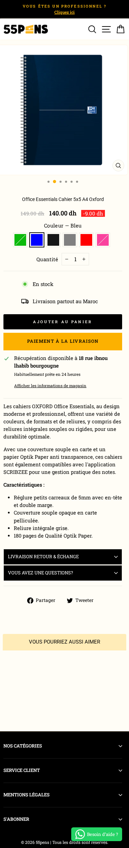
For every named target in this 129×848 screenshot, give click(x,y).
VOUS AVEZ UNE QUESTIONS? (40, 573)
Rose (103, 240)
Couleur (63, 225)
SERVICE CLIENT (21, 770)
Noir (53, 240)
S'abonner (16, 819)
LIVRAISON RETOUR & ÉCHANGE (43, 556)
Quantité (47, 259)
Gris (70, 240)
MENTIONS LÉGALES (26, 795)
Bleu (37, 240)
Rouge (86, 240)
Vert (20, 240)
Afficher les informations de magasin (50, 385)
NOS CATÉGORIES (22, 746)
